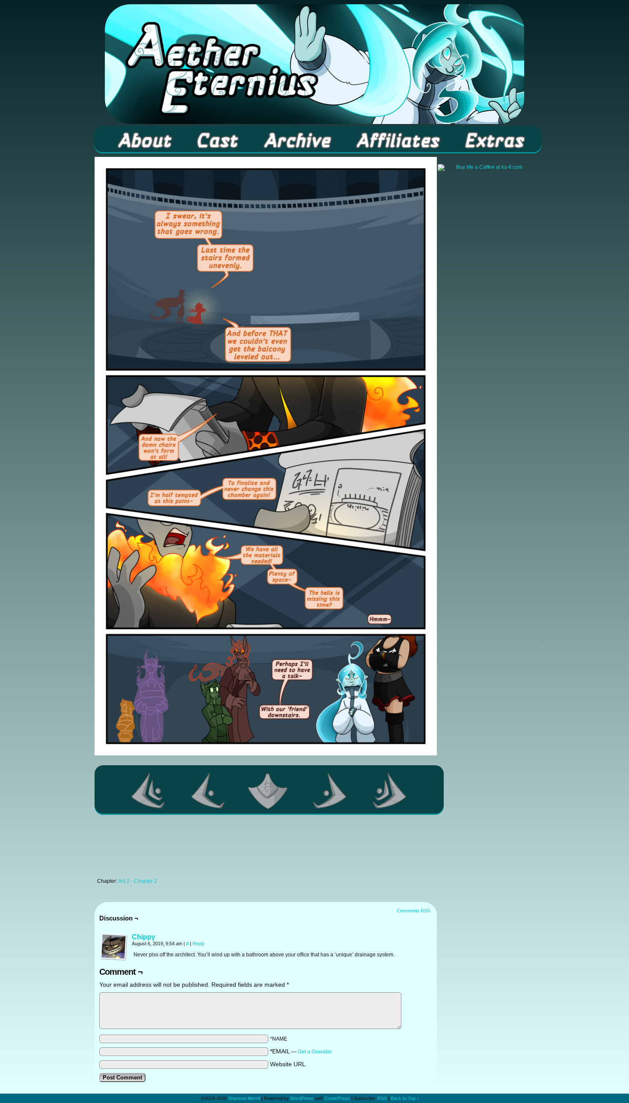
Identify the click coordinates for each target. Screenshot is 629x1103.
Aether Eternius (314, 64)
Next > (330, 790)
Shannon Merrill (244, 1098)
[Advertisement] (265, 848)
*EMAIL (301, 1051)
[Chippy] (114, 958)
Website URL (288, 1064)
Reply (199, 943)
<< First (148, 790)
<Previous (208, 790)
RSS (382, 1098)
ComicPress (337, 1098)
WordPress (302, 1098)
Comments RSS (413, 910)
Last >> (389, 790)
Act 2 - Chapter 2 (137, 881)
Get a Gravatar (315, 1052)
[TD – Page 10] (266, 753)
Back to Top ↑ (405, 1098)
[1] (269, 790)
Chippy (143, 937)
